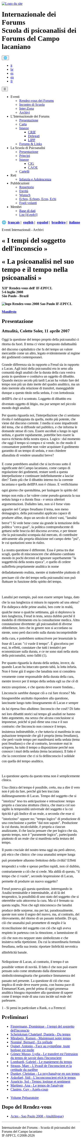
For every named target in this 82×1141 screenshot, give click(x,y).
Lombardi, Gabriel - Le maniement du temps (41, 1062)
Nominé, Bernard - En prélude (31, 1042)
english (28, 222)
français (14, 222)
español (42, 222)
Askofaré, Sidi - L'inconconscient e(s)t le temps (43, 1077)
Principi (24, 156)
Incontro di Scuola (32, 104)
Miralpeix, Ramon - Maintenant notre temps (40, 1038)
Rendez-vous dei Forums (36, 100)
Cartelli (24, 171)
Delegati (34, 136)
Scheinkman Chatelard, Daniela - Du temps (40, 1034)
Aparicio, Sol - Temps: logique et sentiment (40, 1081)
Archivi (24, 112)
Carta (23, 124)
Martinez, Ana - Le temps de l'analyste (36, 1085)
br (11, 69)
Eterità (23, 191)
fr (11, 81)
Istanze (24, 128)
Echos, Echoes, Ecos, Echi (37, 199)
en (12, 77)
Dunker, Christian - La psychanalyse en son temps (45, 1073)
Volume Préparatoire (24, 1097)
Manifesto (9, 312)
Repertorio (26, 187)
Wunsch (24, 195)
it (11, 65)
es (11, 73)
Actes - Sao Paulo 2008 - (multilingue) (37, 1116)
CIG (31, 163)
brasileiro (59, 222)
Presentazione (28, 120)
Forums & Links (30, 144)
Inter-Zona (26, 108)
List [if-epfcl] (28, 215)
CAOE (33, 167)
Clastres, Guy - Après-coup (29, 1089)
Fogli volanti (28, 203)
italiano (74, 222)
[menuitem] (45, 66)
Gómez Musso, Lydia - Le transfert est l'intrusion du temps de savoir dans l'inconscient (44, 1056)
